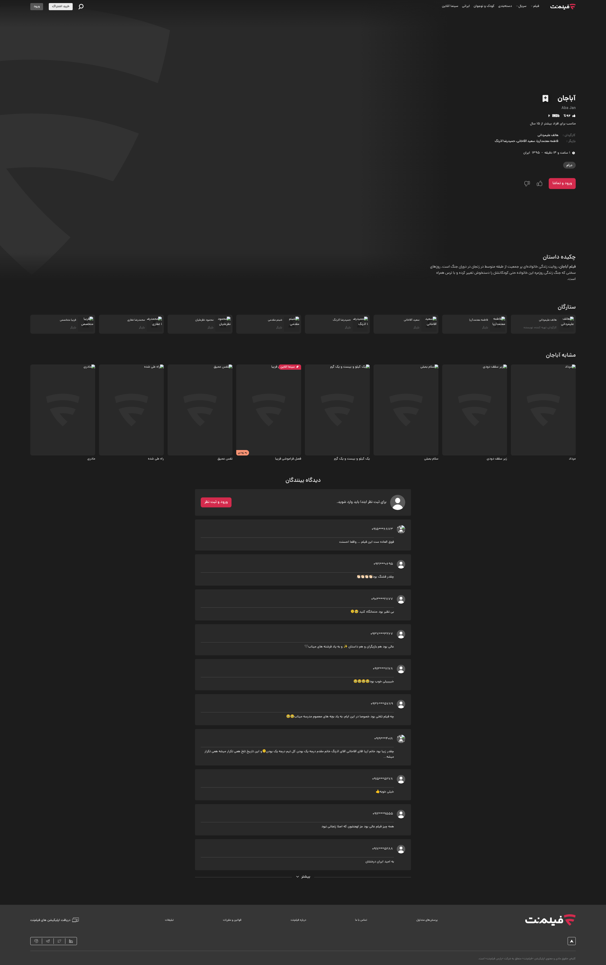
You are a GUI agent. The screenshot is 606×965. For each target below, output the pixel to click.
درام (569, 165)
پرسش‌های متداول (427, 920)
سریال (522, 6)
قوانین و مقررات (232, 920)
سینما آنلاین (450, 6)
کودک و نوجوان (484, 6)
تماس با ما (361, 920)
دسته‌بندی (505, 6)
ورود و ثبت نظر (216, 502)
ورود (37, 6)
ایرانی (466, 6)
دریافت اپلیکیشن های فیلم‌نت (50, 920)
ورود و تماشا (562, 183)
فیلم (536, 6)
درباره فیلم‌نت (298, 920)
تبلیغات (169, 920)
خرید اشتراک (60, 6)
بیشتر (305, 877)
